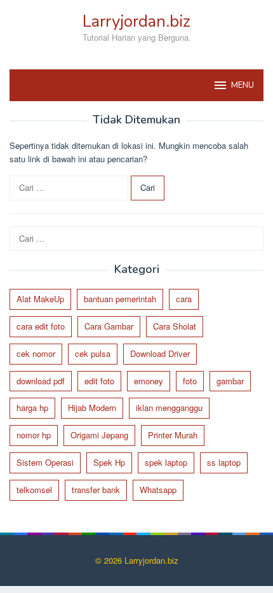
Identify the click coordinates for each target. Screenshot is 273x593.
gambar (230, 381)
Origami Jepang (99, 435)
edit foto (99, 381)
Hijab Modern (92, 407)
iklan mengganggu (169, 407)
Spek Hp (109, 462)
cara (184, 299)
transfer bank (96, 490)
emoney (148, 381)
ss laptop (224, 462)
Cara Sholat (174, 326)
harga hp (32, 407)
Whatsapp (158, 490)
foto (190, 381)
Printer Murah (172, 435)
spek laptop (166, 462)
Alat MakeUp (40, 299)
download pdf (41, 381)
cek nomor (36, 353)
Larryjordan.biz (136, 21)
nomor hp (34, 435)
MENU (242, 85)
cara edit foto (41, 326)
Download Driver (160, 353)
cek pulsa (92, 353)
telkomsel (34, 490)
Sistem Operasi (45, 462)
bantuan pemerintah (120, 299)
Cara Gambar (108, 326)
